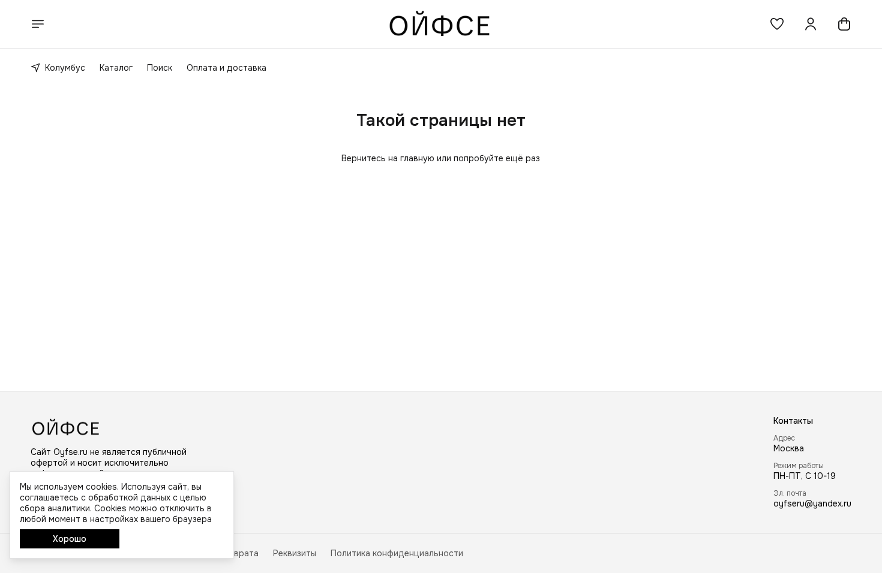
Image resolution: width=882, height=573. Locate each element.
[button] (777, 24)
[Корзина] (844, 24)
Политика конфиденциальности (397, 553)
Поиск (159, 67)
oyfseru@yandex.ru (812, 503)
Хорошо (69, 538)
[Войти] (810, 24)
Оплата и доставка (226, 67)
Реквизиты (294, 553)
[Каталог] (38, 24)
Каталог (116, 67)
